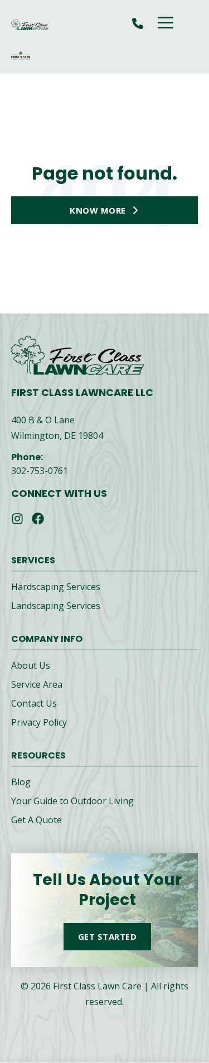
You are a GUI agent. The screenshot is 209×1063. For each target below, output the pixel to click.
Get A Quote (36, 820)
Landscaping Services (55, 606)
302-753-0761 (39, 471)
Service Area (36, 684)
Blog (21, 782)
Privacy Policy (39, 722)
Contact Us (34, 703)
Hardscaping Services (55, 587)
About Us (30, 665)
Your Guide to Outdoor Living (72, 801)
